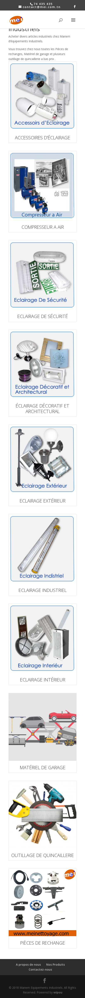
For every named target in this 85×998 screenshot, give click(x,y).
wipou (57, 992)
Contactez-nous (40, 969)
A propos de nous (28, 964)
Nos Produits (55, 964)
